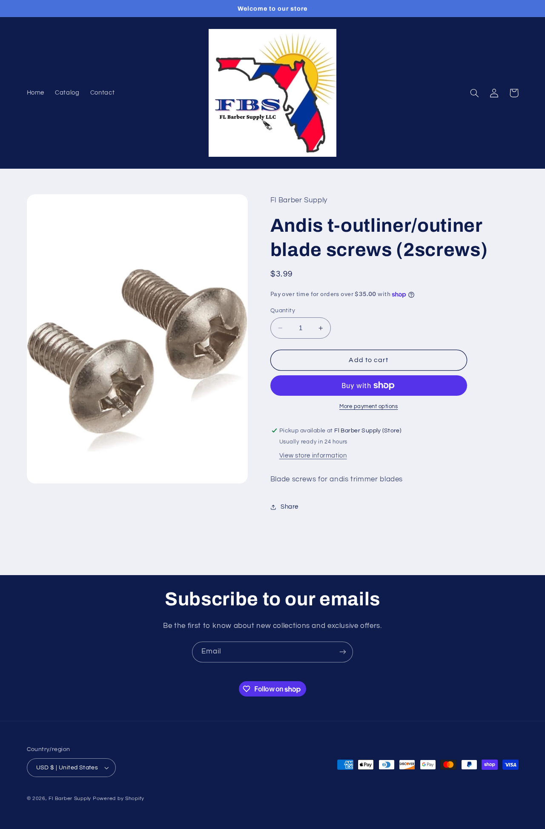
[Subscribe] (343, 652)
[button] (475, 93)
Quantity (282, 311)
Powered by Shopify (118, 798)
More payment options (368, 406)
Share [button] (289, 507)
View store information (313, 455)
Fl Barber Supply (70, 798)
